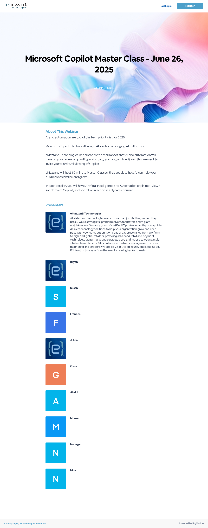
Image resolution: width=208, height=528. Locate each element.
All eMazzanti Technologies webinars (25, 523)
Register (190, 5)
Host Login (166, 5)
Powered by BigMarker (191, 523)
